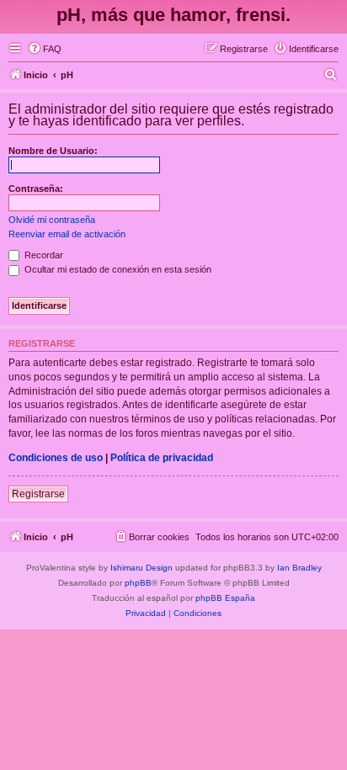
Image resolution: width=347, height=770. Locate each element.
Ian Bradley (299, 567)
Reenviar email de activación (66, 234)
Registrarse (38, 494)
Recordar (42, 255)
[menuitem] (44, 49)
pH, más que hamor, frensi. (173, 14)
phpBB (138, 582)
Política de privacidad (161, 458)
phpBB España (225, 598)
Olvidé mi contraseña (51, 220)
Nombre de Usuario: (53, 151)
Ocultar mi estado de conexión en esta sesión (116, 269)
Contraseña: (35, 188)
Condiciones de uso (55, 458)
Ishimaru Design (141, 567)
